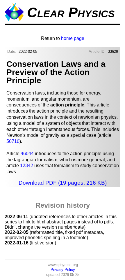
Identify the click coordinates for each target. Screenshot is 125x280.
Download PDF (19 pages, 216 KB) (63, 183)
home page (72, 38)
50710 (12, 141)
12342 (26, 165)
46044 (27, 153)
